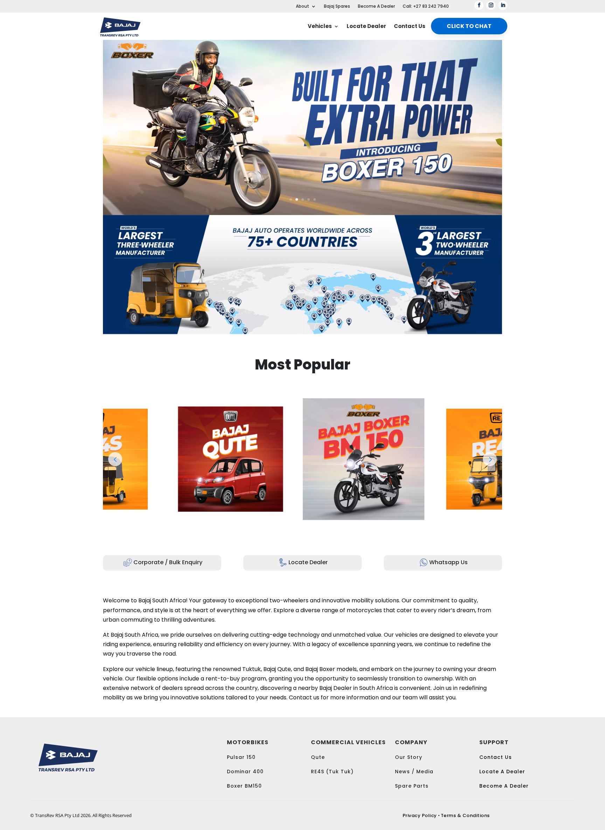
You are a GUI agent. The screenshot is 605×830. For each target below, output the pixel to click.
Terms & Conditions (465, 815)
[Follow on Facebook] (479, 5)
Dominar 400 (245, 771)
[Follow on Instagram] (490, 5)
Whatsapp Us (448, 562)
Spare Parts (412, 785)
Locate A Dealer (502, 771)
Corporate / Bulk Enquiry (167, 562)
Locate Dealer (366, 26)
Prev (115, 459)
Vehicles (320, 26)
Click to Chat (469, 26)
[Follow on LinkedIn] (502, 5)
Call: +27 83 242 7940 (426, 6)
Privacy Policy (420, 815)
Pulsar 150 (241, 757)
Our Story (408, 757)
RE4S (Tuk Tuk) (332, 771)
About (302, 6)
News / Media (415, 771)
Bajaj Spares (337, 6)
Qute (318, 757)
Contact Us (409, 26)
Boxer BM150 (244, 785)
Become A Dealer (376, 6)
